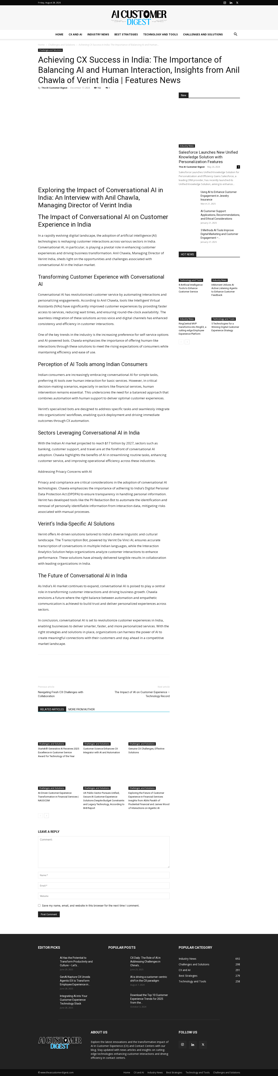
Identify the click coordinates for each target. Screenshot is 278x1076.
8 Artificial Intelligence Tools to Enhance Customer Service (191, 288)
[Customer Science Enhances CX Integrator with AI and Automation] (103, 731)
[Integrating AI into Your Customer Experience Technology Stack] (47, 1000)
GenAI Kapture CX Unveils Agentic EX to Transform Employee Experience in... (75, 980)
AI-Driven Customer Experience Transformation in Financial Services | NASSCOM (58, 796)
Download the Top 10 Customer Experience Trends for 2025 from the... (149, 999)
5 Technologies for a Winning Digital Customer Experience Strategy (225, 327)
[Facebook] (50, 96)
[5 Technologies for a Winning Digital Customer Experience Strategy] (225, 311)
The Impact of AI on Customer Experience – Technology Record (142, 694)
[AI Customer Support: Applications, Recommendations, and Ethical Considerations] (188, 215)
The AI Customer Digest (54, 87)
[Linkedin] (231, 2)
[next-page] (46, 815)
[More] (77, 96)
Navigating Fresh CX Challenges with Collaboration (60, 694)
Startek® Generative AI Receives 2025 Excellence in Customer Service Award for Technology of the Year (58, 752)
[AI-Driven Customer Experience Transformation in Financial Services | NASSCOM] (58, 775)
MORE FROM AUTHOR (81, 709)
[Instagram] (225, 2)
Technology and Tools (160, 34)
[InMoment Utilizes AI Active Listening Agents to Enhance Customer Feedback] (225, 272)
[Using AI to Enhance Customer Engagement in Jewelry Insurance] (188, 196)
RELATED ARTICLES (52, 709)
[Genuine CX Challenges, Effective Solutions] (149, 731)
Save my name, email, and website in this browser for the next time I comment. (90, 905)
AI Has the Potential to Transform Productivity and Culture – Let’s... (76, 961)
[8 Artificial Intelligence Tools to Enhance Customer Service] (193, 272)
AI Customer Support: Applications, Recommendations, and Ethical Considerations (220, 215)
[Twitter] (237, 2)
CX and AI (75, 34)
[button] (235, 35)
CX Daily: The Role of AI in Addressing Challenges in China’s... (145, 961)
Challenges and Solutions (203, 34)
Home (59, 34)
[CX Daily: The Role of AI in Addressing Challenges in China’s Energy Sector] (117, 962)
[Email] (68, 96)
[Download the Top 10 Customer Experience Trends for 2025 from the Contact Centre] (117, 999)
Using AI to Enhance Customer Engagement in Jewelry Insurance (219, 195)
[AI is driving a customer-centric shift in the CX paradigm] (117, 981)
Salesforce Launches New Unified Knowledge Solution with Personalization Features (208, 157)
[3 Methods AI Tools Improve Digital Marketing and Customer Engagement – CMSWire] (188, 235)
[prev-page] (40, 815)
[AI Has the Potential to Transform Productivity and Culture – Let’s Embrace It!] (47, 962)
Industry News (98, 34)
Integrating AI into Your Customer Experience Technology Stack (73, 999)
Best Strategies (126, 34)
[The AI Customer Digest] (139, 17)
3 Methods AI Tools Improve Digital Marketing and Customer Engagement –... (219, 234)
